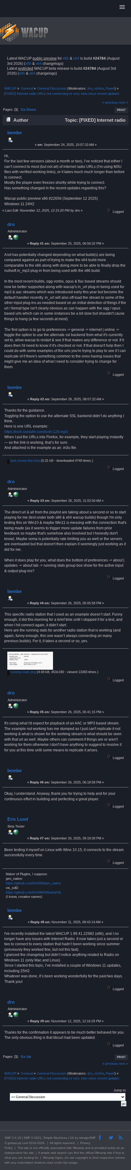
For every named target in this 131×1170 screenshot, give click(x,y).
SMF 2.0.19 (13, 1137)
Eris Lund (17, 819)
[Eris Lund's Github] (15, 833)
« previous (110, 102)
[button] (122, 7)
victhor (99, 88)
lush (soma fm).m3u (24, 460)
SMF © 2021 (32, 1137)
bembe (14, 132)
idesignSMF (87, 1137)
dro (89, 88)
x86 (66, 58)
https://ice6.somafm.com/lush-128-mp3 (36, 432)
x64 (76, 58)
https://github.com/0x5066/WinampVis (33, 892)
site (26, 1148)
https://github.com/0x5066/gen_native (33, 883)
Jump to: (120, 1090)
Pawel (110, 88)
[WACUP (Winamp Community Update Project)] (15, 238)
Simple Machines (55, 1137)
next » (123, 102)
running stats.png (22, 672)
